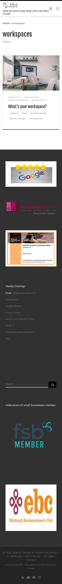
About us (10, 325)
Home (6, 23)
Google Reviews (14, 306)
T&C (8, 338)
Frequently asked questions (20, 332)
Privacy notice (13, 312)
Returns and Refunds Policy (20, 318)
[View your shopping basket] (50, 8)
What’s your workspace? (27, 106)
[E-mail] (28, 577)
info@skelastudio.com (23, 292)
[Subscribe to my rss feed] (23, 577)
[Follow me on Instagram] (39, 577)
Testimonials (12, 299)
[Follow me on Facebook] (34, 577)
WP (21, 564)
